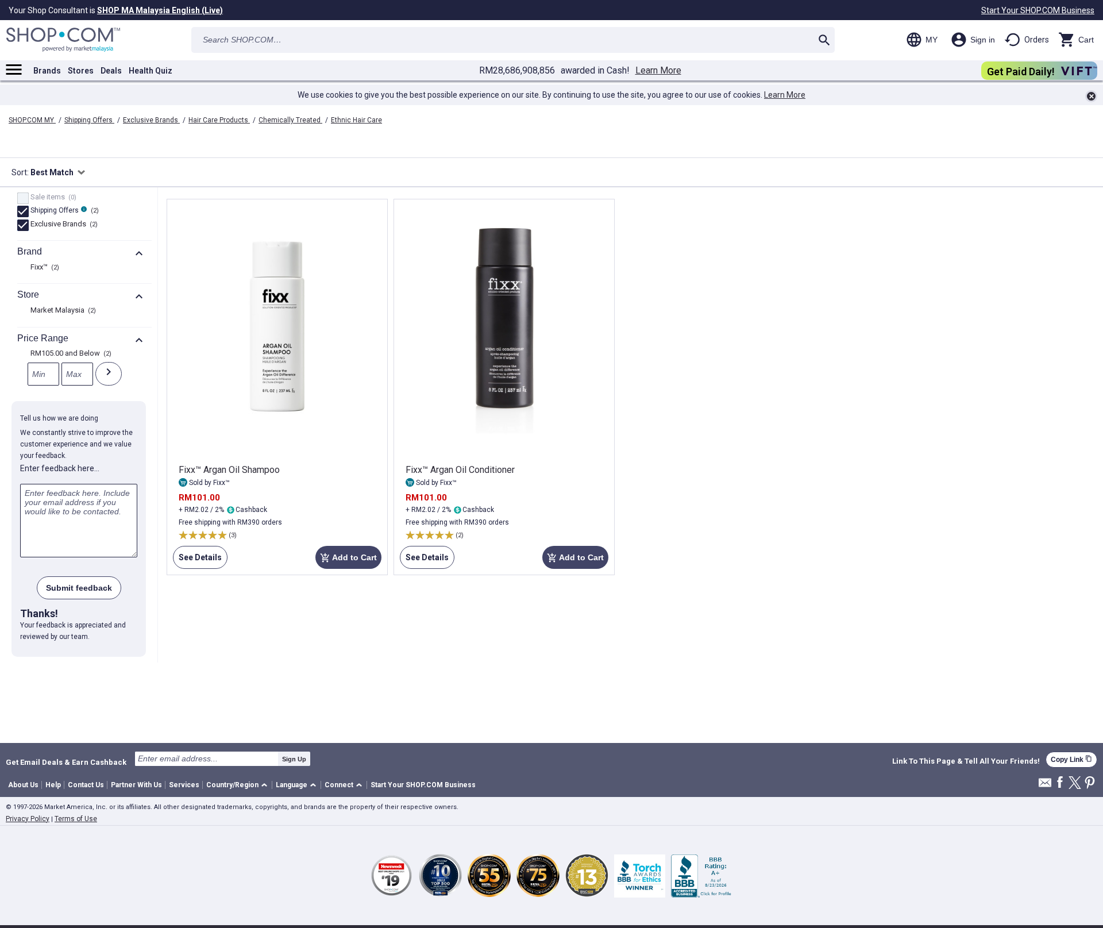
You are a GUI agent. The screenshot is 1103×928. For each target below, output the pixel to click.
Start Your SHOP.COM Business (1037, 10)
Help (53, 785)
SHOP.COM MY (32, 120)
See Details (197, 561)
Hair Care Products (219, 120)
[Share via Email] (1045, 785)
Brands (47, 70)
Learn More (658, 70)
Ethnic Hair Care (356, 120)
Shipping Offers (89, 120)
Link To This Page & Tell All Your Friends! (966, 761)
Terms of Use (76, 819)
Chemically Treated (290, 120)
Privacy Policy (27, 819)
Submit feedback (79, 587)
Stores (81, 70)
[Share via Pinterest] (1089, 783)
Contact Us (86, 785)
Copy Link (1071, 759)
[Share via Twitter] (1075, 783)
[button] (238, 785)
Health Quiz (150, 70)
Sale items (52, 197)
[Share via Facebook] (1060, 783)
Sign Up (294, 759)
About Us (23, 785)
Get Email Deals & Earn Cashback (66, 762)
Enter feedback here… (59, 468)
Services (184, 785)
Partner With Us (136, 785)
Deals (111, 70)
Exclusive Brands (151, 120)
